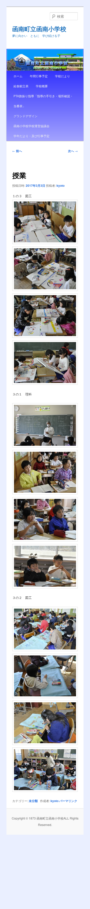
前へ (17, 151)
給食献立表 (21, 86)
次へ (73, 151)
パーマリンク (68, 801)
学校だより (62, 76)
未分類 (33, 801)
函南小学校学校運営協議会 (32, 126)
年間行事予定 (39, 76)
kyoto (60, 185)
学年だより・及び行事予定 (32, 136)
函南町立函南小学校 (39, 28)
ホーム (18, 76)
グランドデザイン (26, 116)
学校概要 (42, 86)
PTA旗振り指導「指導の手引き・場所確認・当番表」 (43, 101)
